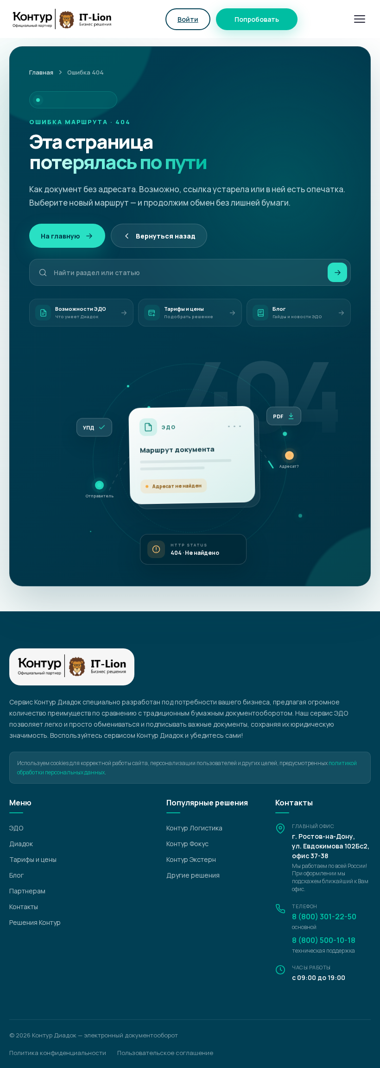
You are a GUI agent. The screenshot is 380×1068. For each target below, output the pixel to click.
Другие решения (193, 875)
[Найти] (337, 272)
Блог (16, 875)
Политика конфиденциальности (57, 1053)
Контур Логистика (194, 827)
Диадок (21, 843)
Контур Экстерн (191, 859)
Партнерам (27, 890)
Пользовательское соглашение (165, 1053)
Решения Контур (35, 922)
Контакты (23, 906)
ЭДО (16, 827)
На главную (60, 236)
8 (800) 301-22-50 (324, 916)
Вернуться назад (166, 236)
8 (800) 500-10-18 (323, 940)
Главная (41, 72)
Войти (187, 19)
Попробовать (256, 19)
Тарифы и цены (33, 859)
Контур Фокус (187, 843)
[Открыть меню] (359, 19)
